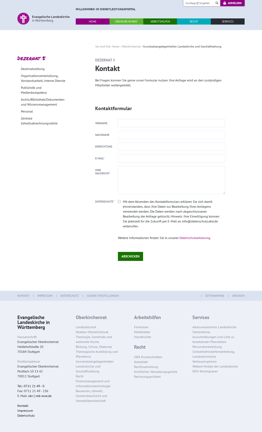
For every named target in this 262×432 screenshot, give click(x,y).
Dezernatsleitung (33, 69)
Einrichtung (103, 146)
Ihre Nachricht (102, 171)
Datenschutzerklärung (195, 238)
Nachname (102, 135)
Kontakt (23, 296)
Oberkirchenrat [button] (126, 21)
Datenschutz (104, 201)
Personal (27, 111)
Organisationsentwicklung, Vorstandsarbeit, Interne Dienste (43, 78)
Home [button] (93, 21)
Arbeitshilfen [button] (160, 21)
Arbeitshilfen (147, 317)
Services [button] (228, 21)
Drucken (238, 296)
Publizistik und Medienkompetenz (34, 90)
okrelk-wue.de (40, 396)
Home (115, 46)
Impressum (44, 296)
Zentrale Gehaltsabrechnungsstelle (39, 120)
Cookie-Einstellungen (103, 296)
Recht (140, 347)
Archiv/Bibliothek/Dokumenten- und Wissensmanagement (43, 101)
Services (200, 317)
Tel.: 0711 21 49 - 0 (30, 386)
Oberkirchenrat (131, 46)
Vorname (101, 123)
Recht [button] (194, 21)
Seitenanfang (214, 296)
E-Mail (99, 158)
